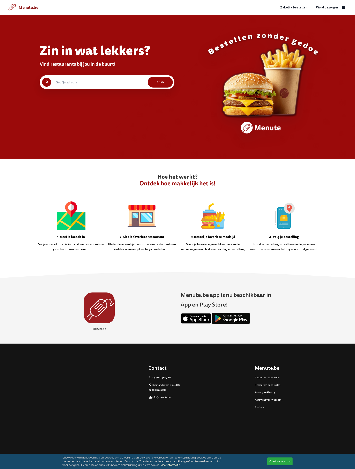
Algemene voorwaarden (268, 400)
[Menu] (344, 7)
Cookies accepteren (279, 461)
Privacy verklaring (265, 392)
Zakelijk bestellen (293, 7)
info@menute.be (161, 397)
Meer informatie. (171, 465)
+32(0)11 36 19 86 (161, 377)
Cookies (259, 407)
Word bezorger (327, 7)
